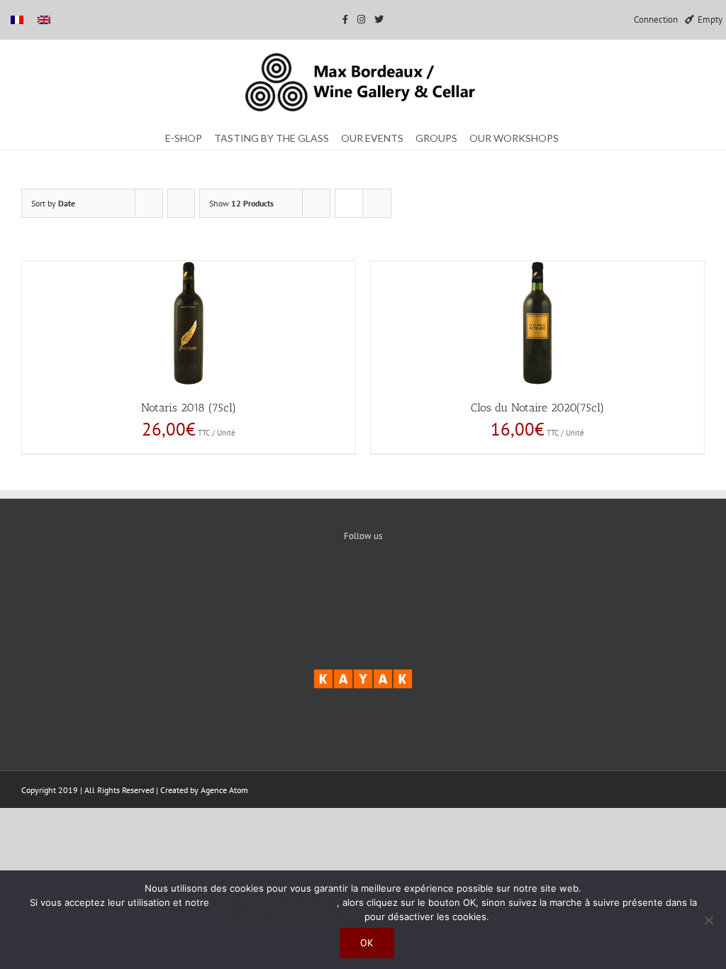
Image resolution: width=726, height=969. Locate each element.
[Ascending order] (181, 203)
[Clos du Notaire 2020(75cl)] (537, 323)
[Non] (708, 920)
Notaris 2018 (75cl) (188, 407)
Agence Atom (224, 790)
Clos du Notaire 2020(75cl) (537, 407)
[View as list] (377, 203)
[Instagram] (406, 584)
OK (367, 942)
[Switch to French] (17, 19)
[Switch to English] (43, 19)
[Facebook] (320, 584)
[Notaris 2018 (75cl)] (188, 323)
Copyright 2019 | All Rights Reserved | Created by (111, 790)
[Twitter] (363, 584)
